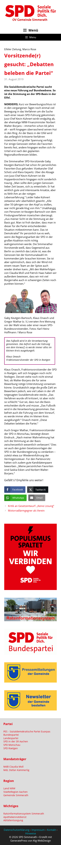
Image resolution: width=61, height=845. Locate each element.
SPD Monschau (11, 744)
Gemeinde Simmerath (15, 795)
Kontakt (51, 829)
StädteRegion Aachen (15, 791)
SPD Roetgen (10, 748)
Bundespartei (11, 734)
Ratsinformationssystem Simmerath (23, 813)
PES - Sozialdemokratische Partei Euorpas (26, 731)
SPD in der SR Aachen (15, 741)
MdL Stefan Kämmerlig (16, 770)
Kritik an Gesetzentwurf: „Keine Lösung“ (31, 506)
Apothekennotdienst (14, 817)
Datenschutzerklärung (16, 829)
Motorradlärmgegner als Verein (26, 510)
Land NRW (9, 788)
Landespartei (10, 738)
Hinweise (30, 833)
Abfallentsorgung (13, 820)
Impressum (38, 829)
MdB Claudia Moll (13, 766)
